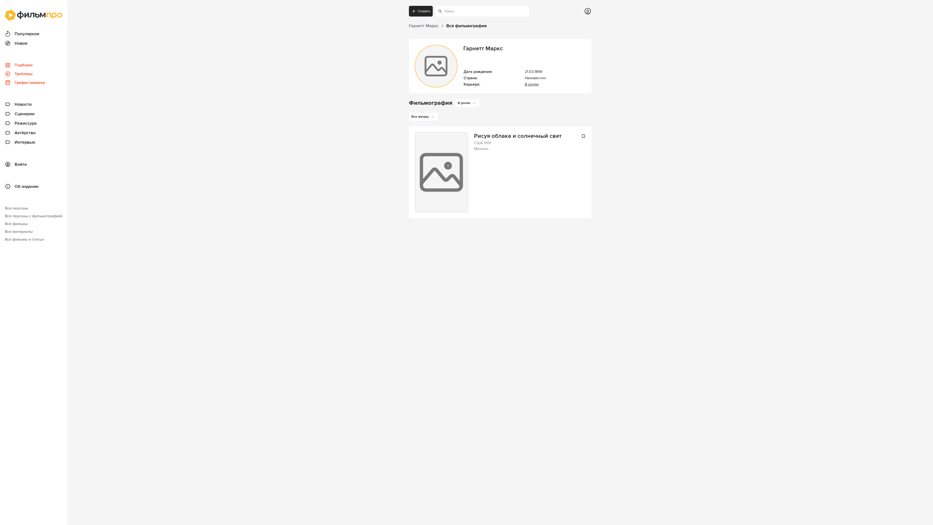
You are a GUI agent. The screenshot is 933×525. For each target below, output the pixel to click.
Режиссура (26, 123)
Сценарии (25, 113)
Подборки (24, 65)
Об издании (26, 186)
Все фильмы (16, 223)
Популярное (27, 33)
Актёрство (25, 132)
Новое (21, 43)
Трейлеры (24, 73)
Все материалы (19, 231)
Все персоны (16, 208)
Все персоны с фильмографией (33, 216)
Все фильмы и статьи (24, 239)
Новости (23, 104)
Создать (424, 11)
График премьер (30, 82)
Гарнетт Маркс (483, 48)
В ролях (532, 84)
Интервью (25, 142)
